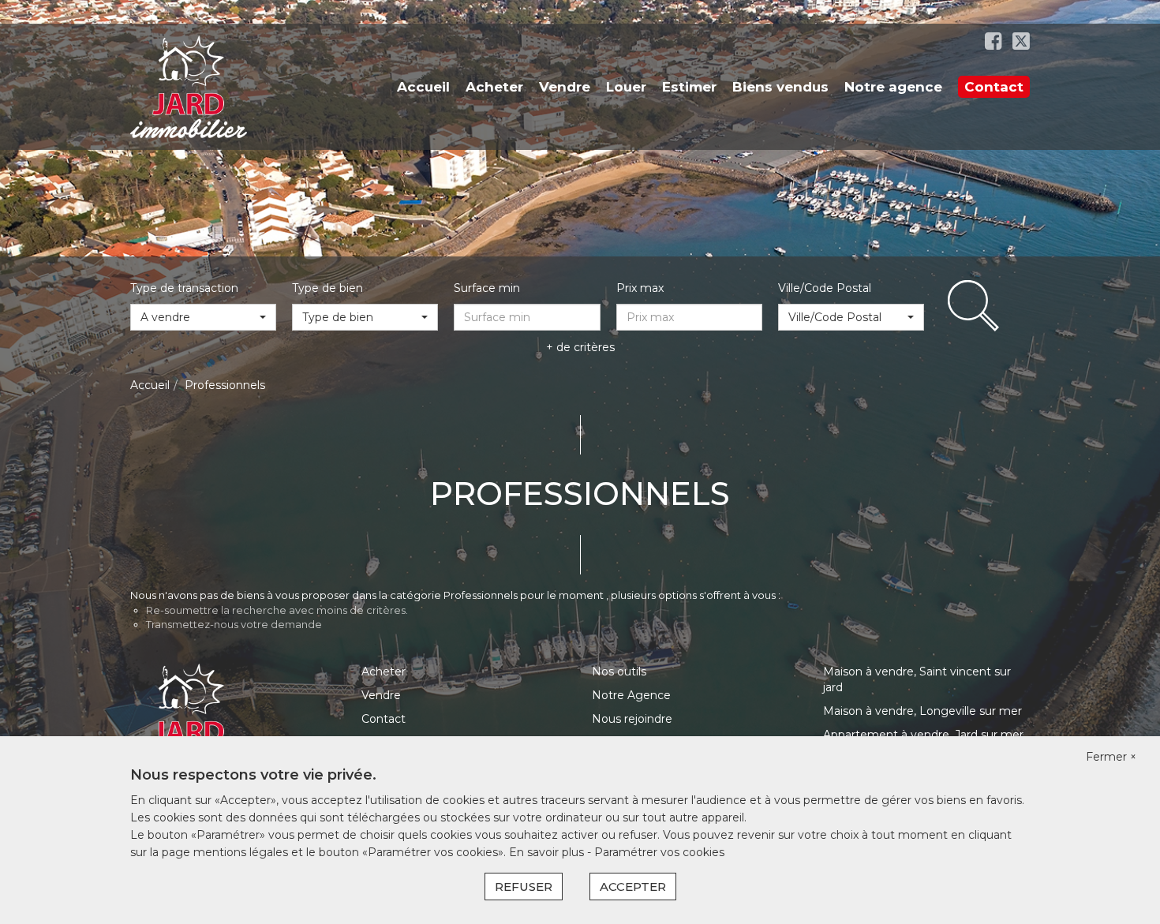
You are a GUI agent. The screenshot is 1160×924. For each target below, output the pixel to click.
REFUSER (523, 886)
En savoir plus (548, 852)
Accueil (423, 87)
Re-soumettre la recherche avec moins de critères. (277, 610)
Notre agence (893, 87)
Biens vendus (780, 87)
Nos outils (619, 671)
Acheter (494, 87)
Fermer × (1111, 757)
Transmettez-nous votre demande (234, 624)
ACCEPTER (633, 886)
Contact (993, 87)
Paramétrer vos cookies (659, 852)
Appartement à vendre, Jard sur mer (923, 735)
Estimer (689, 87)
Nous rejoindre (632, 719)
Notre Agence (631, 695)
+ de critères (580, 347)
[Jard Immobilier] (188, 86)
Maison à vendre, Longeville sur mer (922, 711)
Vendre (564, 87)
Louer (626, 87)
